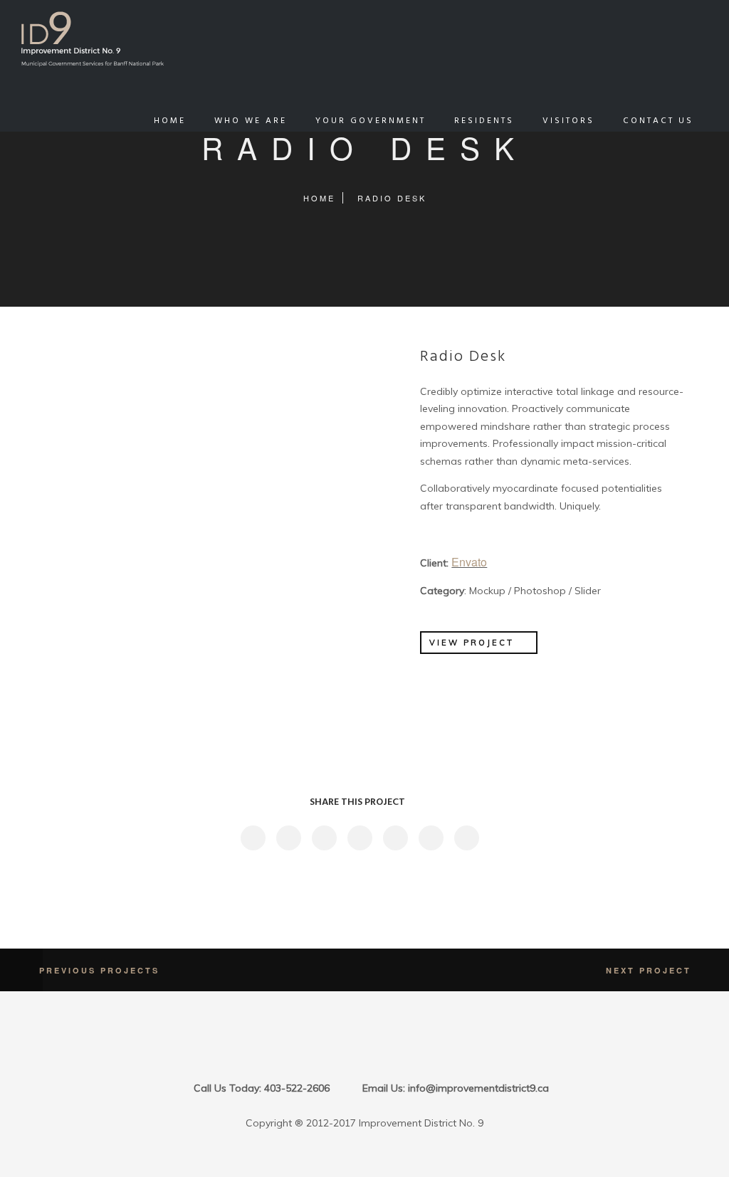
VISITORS (568, 121)
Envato (469, 562)
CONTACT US (658, 121)
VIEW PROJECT (471, 643)
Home (319, 198)
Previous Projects (99, 970)
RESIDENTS (484, 121)
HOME (170, 121)
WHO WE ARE (250, 121)
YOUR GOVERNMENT (370, 121)
